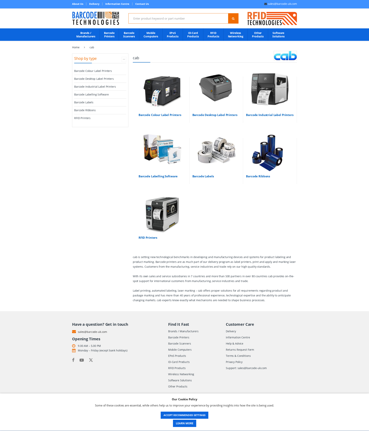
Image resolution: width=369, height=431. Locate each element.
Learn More (184, 423)
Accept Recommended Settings (184, 415)
